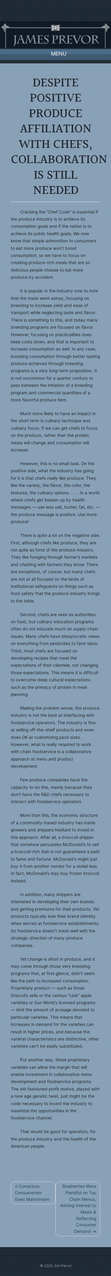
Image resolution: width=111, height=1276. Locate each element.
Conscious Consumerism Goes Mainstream (32, 1192)
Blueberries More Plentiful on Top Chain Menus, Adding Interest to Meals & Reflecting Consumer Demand (78, 1208)
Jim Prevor (63, 1266)
